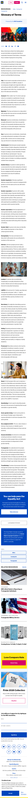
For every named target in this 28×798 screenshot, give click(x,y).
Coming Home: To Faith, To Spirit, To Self (13, 644)
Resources (6, 9)
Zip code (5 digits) (8, 725)
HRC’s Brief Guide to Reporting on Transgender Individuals (11, 590)
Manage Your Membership (14, 759)
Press (14, 773)
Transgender (4, 11)
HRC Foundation (18, 21)
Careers (14, 768)
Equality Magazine (14, 764)
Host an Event (14, 778)
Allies (14, 9)
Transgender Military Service (10, 617)
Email (5, 718)
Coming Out (19, 9)
